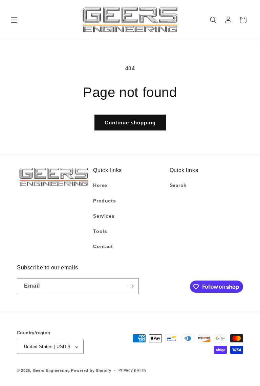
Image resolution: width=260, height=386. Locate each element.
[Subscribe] (131, 286)
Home (100, 185)
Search (178, 185)
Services (103, 216)
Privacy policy (132, 370)
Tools (100, 231)
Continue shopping (130, 122)
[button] (14, 20)
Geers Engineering (51, 370)
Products (104, 200)
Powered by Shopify (91, 370)
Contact (103, 246)
